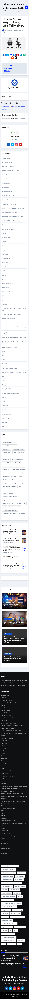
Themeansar (14, 996)
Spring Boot (5, 385)
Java (3, 279)
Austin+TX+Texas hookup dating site (13, 208)
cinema (20, 476)
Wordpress (5, 422)
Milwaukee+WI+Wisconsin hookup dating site (14, 796)
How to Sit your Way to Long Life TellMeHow (13, 22)
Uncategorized (6, 414)
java (19, 486)
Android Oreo (6, 459)
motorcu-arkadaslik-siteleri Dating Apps (14, 337)
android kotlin (6, 449)
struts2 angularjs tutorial (9, 513)
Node (3, 351)
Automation (6, 469)
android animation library (9, 442)
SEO (3, 376)
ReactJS (4, 364)
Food (3, 250)
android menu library (18, 452)
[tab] (5, 106)
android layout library (18, 449)
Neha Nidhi (10, 30)
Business (4, 225)
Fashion (4, 241)
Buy (11, 472)
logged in (11, 118)
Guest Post (5, 262)
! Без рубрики (6, 158)
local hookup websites (8, 318)
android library (7, 452)
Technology (5, 405)
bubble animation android (18, 469)
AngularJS (5, 200)
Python (4, 359)
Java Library (5, 287)
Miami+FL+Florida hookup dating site (13, 323)
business (5, 472)
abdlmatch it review (8, 166)
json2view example (8, 493)
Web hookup (5, 418)
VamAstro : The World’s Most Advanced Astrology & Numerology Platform (11, 531)
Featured (4, 246)
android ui (17, 462)
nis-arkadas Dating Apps (9, 347)
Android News (6, 187)
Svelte (4, 397)
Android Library (6, 183)
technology (22, 513)
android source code (17, 459)
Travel (4, 410)
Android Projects (7, 191)
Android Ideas (6, 179)
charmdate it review (8, 229)
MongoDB (5, 333)
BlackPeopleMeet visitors (9, 212)
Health (4, 267)
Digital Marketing (18, 483)
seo (25, 503)
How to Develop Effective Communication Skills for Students (13, 658)
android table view (7, 462)
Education (5, 233)
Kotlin (3, 296)
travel (4, 517)
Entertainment (6, 237)
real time (18, 503)
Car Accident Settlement (9, 476)
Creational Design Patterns (10, 479)
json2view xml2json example (10, 496)
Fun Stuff (5, 254)
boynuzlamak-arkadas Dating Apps (12, 216)
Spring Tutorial (6, 389)
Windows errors (13, 517)
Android (4, 175)
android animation (14, 439)
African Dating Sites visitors (10, 170)
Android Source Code (8, 195)
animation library (19, 466)
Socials (4, 380)
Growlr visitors (6, 258)
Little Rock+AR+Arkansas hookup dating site (14, 786)
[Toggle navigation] (1, 7)
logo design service (8, 500)
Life (3, 300)
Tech (3, 401)
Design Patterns (7, 483)
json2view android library (18, 489)
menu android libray (8, 503)
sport (4, 506)
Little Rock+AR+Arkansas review (11, 314)
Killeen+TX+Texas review (9, 292)
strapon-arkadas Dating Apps (10, 393)
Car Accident (18, 472)
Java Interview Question (9, 283)
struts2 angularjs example (10, 510)
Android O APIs (6, 456)
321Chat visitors (7, 162)
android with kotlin (8, 466)
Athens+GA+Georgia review (10, 204)
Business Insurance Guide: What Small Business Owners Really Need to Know (11, 565)
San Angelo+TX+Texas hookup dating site (14, 372)
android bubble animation (9, 445)
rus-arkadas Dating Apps (9, 368)
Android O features (18, 456)
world (20, 517)
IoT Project (5, 271)
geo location (6, 486)
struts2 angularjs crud (14, 506)
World (3, 426)
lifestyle (4, 304)
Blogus (23, 994)
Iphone (4, 275)
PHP (3, 355)
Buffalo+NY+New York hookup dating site (14, 221)
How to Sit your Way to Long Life (8, 68)
